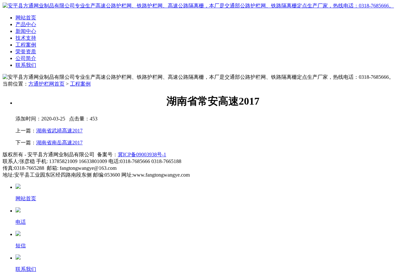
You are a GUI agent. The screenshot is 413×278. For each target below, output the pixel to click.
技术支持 (25, 38)
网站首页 (25, 17)
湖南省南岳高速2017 (59, 142)
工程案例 (25, 44)
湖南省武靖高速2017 (59, 130)
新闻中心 (25, 31)
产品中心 (25, 24)
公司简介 (25, 58)
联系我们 (25, 65)
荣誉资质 (25, 51)
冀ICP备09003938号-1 (142, 154)
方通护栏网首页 (46, 84)
